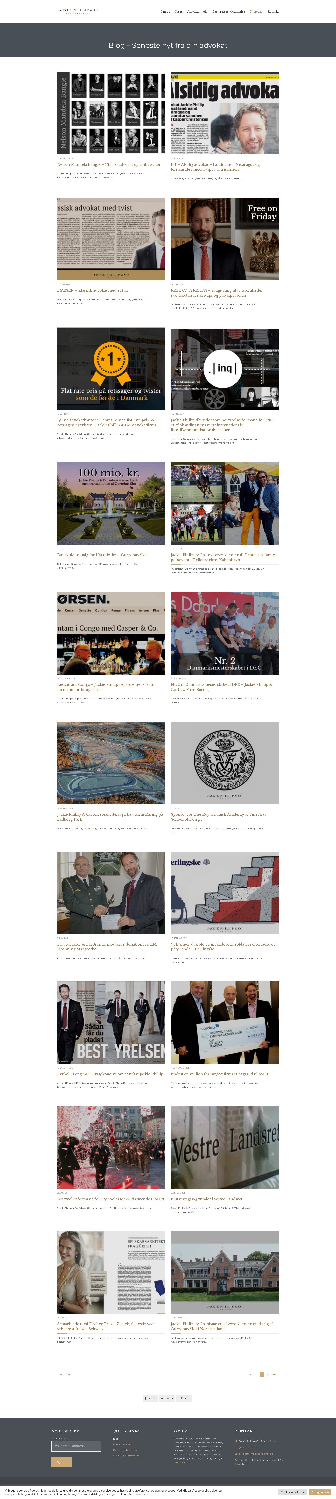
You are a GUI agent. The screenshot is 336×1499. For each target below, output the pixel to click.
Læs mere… (180, 1462)
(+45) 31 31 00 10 (246, 1447)
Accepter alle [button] (320, 1492)
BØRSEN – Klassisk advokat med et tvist (93, 290)
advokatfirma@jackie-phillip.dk (254, 1453)
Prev (249, 1374)
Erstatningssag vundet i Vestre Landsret (206, 1199)
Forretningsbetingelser (125, 1450)
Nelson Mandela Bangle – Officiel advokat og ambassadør (109, 164)
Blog (115, 1438)
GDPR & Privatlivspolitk (126, 1455)
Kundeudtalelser (122, 1444)
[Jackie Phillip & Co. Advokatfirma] (78, 11)
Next (274, 1374)
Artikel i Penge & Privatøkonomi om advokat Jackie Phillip (110, 1074)
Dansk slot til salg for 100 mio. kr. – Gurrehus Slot (102, 555)
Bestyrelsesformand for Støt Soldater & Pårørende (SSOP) (110, 1199)
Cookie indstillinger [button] (293, 1492)
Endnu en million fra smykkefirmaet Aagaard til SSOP (220, 1074)
